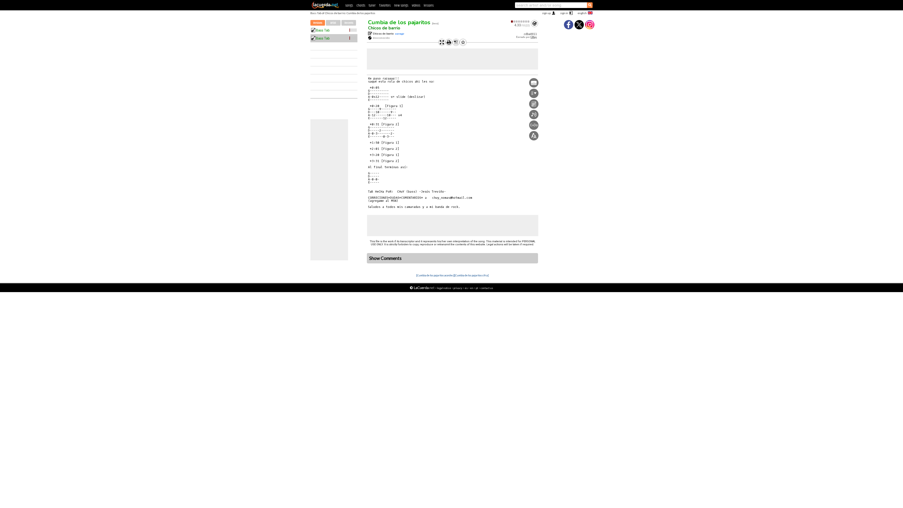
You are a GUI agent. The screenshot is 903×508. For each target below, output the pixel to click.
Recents (349, 23)
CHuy (534, 37)
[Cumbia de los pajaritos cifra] (471, 275)
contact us (486, 288)
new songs (401, 5)
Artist (333, 23)
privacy (457, 288)
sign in (564, 13)
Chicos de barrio (384, 28)
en (471, 288)
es (466, 288)
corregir (399, 33)
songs (349, 5)
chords (360, 5)
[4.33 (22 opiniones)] (520, 21)
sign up (546, 13)
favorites (385, 5)
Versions (317, 23)
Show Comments (385, 258)
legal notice (444, 288)
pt (477, 288)
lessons (429, 5)
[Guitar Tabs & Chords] (325, 7)
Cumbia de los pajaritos (399, 22)
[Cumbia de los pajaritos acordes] (435, 275)
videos (416, 5)
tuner (372, 5)
